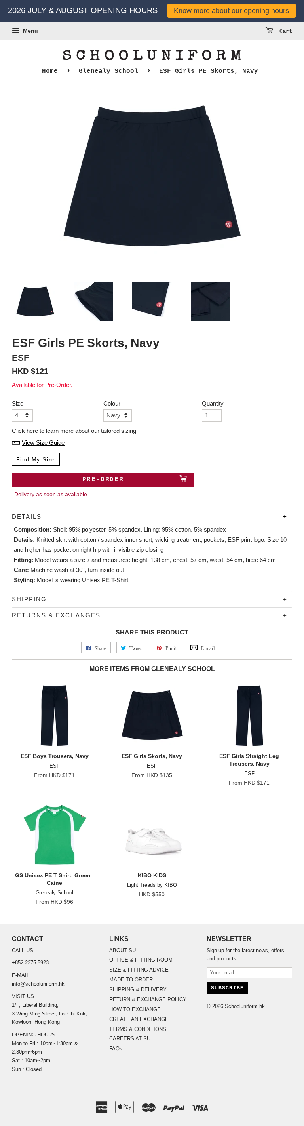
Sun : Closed (27, 1069)
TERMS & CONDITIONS (137, 1029)
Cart (284, 31)
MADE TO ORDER (131, 980)
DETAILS (27, 516)
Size (17, 403)
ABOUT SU (122, 950)
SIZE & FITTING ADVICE (139, 970)
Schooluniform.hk (245, 1006)
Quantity (212, 403)
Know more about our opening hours (231, 11)
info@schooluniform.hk (38, 984)
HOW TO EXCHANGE (135, 1009)
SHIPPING (29, 599)
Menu (29, 31)
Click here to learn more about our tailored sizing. (75, 430)
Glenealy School (108, 71)
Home (50, 71)
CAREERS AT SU (129, 1039)
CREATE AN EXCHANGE (139, 1019)
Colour (111, 403)
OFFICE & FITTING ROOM (141, 960)
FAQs (115, 1049)
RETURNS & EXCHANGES (56, 615)
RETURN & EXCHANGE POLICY (147, 999)
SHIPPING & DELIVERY (138, 990)
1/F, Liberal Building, (36, 1005)
